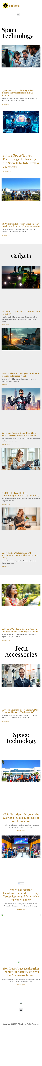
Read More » (6, 104)
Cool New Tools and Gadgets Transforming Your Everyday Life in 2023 (20, 494)
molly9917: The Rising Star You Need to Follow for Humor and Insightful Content (20, 630)
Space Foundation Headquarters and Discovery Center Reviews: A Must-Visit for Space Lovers (21, 895)
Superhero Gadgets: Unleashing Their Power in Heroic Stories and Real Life (19, 434)
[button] (18, 14)
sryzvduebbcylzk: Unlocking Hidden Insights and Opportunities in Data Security (18, 92)
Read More (21, 831)
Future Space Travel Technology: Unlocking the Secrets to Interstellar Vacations (21, 161)
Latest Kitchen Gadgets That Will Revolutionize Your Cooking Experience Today (20, 555)
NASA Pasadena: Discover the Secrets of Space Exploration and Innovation (21, 817)
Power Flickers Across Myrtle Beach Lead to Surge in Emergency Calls (20, 374)
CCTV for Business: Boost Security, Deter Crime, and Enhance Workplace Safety (20, 710)
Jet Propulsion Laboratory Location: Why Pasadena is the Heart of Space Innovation (21, 224)
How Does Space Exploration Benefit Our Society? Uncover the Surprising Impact (21, 972)
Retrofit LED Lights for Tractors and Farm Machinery (21, 312)
